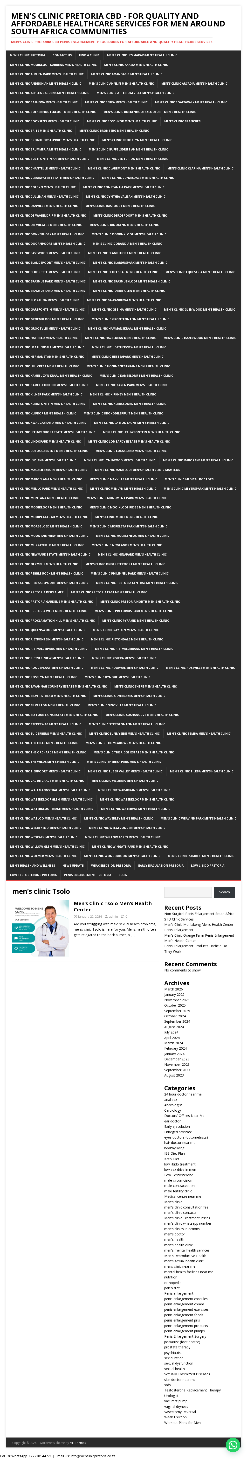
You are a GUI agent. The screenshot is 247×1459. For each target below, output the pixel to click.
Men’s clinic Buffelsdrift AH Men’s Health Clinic (128, 149)
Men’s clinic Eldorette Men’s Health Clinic (45, 272)
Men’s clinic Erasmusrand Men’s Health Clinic (48, 291)
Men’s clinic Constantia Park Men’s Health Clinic (124, 187)
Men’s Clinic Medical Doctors (189, 479)
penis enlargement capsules (186, 1298)
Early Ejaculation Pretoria (161, 866)
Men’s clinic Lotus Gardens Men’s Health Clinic (49, 451)
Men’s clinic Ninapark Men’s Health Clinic (132, 554)
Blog (123, 875)
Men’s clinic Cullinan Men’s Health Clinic (44, 196)
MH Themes (78, 1443)
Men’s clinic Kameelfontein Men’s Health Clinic (49, 385)
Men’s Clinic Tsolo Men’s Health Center (113, 906)
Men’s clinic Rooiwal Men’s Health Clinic (124, 668)
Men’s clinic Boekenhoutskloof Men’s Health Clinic (53, 112)
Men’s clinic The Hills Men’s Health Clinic (44, 743)
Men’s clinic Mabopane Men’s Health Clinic (198, 460)
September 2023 (177, 1070)
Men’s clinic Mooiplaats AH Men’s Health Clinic (49, 517)
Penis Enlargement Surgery (185, 1336)
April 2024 (172, 1037)
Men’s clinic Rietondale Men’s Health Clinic (127, 639)
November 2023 (177, 1064)
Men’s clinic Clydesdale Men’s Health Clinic (138, 178)
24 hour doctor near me (183, 1094)
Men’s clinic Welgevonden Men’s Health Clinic (127, 828)
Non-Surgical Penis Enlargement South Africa (199, 913)
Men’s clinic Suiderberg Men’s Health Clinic (46, 734)
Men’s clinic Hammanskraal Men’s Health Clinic (127, 328)
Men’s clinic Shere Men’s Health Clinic (145, 686)
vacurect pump (175, 1401)
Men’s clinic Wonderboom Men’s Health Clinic (122, 856)
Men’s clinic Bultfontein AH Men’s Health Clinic (49, 159)
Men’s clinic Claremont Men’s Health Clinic (124, 168)
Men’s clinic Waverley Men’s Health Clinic (118, 818)
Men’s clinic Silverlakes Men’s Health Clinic (129, 696)
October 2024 (175, 1016)
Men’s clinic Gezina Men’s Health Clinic (124, 309)
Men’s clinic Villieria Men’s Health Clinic (124, 781)
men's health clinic (178, 1245)
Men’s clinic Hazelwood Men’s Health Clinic (200, 338)
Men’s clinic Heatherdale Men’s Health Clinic (47, 347)
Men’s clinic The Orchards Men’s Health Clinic (48, 752)
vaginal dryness (176, 1406)
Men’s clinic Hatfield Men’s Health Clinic (44, 338)
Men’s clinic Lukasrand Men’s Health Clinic (131, 451)
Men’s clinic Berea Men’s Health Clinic (116, 102)
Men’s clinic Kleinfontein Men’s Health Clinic (48, 404)
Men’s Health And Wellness (32, 866)
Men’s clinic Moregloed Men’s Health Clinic (46, 526)
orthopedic (172, 1282)
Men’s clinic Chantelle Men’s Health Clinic (45, 168)
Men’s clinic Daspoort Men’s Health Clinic (120, 206)
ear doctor (172, 1121)
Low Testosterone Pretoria (33, 875)
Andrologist (173, 1105)
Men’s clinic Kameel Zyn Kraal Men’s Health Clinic (51, 376)
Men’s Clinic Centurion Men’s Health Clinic (132, 159)
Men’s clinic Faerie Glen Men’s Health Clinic (129, 291)
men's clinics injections (182, 1229)
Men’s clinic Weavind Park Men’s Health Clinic (198, 818)
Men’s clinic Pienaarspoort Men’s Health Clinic (49, 583)
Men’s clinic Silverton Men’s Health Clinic (45, 705)
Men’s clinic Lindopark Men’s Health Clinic (45, 441)
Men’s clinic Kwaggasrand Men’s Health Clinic (48, 423)
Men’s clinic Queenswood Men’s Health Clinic (47, 630)
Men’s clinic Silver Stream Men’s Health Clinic (48, 696)
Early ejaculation (177, 1126)
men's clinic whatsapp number (187, 1223)
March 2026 (173, 989)
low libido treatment (180, 1164)
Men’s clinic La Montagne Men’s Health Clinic (131, 423)
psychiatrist (173, 1352)
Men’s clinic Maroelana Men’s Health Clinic (46, 479)
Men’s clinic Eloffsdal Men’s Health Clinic (123, 272)
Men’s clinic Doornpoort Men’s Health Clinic (47, 244)
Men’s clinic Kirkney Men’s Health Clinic (123, 394)
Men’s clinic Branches (182, 121)
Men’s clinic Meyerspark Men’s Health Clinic (200, 489)
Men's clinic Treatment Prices (187, 1218)
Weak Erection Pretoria (111, 866)
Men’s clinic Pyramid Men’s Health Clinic (135, 621)
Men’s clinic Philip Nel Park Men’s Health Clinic (130, 573)
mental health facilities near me (188, 1272)
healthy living (174, 1148)
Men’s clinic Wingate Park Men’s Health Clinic (130, 847)
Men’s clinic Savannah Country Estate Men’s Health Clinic (58, 686)
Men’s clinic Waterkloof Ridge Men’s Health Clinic (52, 809)
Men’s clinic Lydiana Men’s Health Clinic (43, 460)
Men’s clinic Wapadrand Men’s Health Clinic (134, 790)
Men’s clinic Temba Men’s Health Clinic (199, 734)
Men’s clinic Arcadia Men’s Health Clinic (194, 83)
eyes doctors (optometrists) (186, 1137)
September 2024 (177, 1021)
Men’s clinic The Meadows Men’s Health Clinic (123, 743)
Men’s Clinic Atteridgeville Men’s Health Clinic (135, 93)
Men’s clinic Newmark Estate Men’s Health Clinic (50, 554)
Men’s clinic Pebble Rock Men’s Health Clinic (46, 573)
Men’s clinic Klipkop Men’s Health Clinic (43, 413)
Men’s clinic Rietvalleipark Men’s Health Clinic (49, 649)
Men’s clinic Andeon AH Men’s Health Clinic (45, 83)
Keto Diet (171, 1159)
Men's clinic (173, 1202)
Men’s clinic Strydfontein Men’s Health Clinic (127, 724)
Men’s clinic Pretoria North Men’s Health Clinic (140, 602)
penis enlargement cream (184, 1304)
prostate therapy (177, 1347)
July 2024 (171, 1032)
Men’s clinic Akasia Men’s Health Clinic (136, 65)
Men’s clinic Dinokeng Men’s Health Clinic (124, 225)
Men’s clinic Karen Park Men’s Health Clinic (132, 385)
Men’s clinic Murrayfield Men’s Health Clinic (47, 545)
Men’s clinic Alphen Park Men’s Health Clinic (47, 74)
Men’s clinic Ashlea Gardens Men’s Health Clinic (49, 93)
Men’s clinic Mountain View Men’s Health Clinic (49, 536)
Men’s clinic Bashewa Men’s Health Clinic (44, 102)
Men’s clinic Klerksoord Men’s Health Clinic (129, 404)
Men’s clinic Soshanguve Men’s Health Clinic (142, 715)
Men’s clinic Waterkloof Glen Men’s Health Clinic (51, 799)
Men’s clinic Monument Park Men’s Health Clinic (127, 498)
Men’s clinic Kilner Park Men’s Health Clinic (46, 394)
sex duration (174, 1358)
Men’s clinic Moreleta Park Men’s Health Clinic (128, 526)
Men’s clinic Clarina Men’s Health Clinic (200, 168)
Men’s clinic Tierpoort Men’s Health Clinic (45, 771)
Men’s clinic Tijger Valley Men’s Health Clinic (125, 771)
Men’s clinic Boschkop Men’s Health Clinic (122, 121)
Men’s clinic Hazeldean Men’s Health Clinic (120, 338)
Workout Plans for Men (182, 1422)
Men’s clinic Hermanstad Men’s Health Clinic (47, 357)
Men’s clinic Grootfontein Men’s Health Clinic (130, 319)
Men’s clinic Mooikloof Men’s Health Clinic (46, 507)
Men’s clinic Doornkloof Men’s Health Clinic (129, 234)
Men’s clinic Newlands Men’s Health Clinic (127, 545)
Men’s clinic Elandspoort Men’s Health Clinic (48, 263)
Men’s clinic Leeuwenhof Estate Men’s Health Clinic (53, 432)
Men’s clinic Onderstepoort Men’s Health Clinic (125, 564)
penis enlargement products (186, 1325)
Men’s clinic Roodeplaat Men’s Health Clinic (46, 668)
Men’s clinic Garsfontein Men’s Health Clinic (47, 309)
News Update (73, 866)
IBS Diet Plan (174, 1153)
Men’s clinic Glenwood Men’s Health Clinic (199, 309)
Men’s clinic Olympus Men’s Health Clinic (44, 564)
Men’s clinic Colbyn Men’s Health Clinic (43, 187)
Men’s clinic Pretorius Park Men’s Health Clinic (134, 611)
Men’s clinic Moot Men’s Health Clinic (126, 517)
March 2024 (173, 1043)
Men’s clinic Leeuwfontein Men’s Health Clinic (141, 432)
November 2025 (177, 1000)
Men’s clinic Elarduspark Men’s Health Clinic (130, 263)
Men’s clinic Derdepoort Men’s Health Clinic (130, 215)
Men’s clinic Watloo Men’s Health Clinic (43, 818)
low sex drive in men (180, 1169)
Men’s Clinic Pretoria (27, 55)
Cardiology (172, 1110)
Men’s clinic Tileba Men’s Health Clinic (201, 771)
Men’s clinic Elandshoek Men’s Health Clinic (124, 253)
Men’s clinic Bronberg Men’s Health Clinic (114, 131)
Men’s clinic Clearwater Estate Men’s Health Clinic (52, 178)
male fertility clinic (178, 1191)
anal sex (170, 1099)
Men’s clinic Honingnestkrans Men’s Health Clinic (128, 366)
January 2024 (174, 1054)
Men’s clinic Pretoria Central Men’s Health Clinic (137, 583)
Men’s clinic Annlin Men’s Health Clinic (121, 83)
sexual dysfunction (178, 1363)
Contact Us (62, 55)
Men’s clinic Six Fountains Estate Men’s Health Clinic (54, 715)
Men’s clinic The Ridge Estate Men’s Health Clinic (134, 752)
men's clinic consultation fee (186, 1207)
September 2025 (177, 1010)
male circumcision (178, 1180)
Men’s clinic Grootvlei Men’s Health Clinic (45, 328)
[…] (133, 935)
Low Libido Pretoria (207, 866)
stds (167, 1385)
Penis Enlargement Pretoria (87, 875)
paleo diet (172, 1288)
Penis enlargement (178, 1293)
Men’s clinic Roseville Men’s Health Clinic (200, 668)
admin (113, 916)
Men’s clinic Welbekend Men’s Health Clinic (46, 828)
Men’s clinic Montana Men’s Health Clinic (44, 498)
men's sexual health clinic (184, 1261)
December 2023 (176, 1059)
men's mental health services (187, 1250)
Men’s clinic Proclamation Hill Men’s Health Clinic (52, 621)
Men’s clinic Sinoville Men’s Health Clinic (122, 705)
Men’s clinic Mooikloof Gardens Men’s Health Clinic (53, 65)
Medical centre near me (182, 1196)
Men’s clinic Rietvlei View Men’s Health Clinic (47, 658)
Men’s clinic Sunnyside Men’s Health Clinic (124, 734)
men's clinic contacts (180, 1212)
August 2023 (174, 1075)
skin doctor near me (180, 1379)
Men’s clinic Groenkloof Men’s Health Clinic (47, 319)
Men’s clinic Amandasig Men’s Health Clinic (126, 74)
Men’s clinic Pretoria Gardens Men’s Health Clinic (51, 602)
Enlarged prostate (178, 1132)
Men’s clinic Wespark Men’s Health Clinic (43, 837)
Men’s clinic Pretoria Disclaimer (37, 592)
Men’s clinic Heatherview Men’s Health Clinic (129, 347)
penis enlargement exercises (186, 1309)
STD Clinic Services (179, 919)
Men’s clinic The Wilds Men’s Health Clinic (44, 762)
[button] (233, 1445)
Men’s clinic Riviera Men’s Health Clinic (124, 658)
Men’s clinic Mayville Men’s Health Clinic (123, 479)
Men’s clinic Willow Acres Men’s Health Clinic (123, 837)
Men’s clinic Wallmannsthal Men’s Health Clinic (50, 790)
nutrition (170, 1277)
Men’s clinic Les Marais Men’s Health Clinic (142, 55)
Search (224, 892)
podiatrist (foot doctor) (182, 1342)
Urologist (171, 1395)
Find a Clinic (89, 55)
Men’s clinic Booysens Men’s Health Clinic (45, 121)
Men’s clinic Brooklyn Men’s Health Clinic (137, 140)
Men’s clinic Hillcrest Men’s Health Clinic (44, 366)
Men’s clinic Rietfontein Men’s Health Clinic (46, 639)
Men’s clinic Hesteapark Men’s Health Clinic (127, 357)
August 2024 (174, 1027)
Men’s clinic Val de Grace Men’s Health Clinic (47, 781)
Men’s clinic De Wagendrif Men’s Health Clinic (48, 215)
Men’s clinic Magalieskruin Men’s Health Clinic (49, 470)
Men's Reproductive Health (185, 1255)
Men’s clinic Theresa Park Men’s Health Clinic (124, 762)
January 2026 (174, 994)
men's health (174, 1239)
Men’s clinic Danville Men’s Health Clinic (44, 206)
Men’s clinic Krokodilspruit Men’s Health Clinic (123, 413)
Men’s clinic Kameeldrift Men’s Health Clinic (136, 376)
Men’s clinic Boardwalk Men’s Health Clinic (191, 102)
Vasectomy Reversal (180, 1411)
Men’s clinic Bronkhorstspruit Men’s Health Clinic (52, 140)
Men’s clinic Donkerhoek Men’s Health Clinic (47, 234)
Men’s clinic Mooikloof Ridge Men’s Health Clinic (130, 507)
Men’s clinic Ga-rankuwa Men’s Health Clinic (124, 300)
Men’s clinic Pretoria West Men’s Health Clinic (48, 611)
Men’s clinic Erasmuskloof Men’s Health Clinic (131, 281)
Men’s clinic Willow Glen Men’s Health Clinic (47, 847)
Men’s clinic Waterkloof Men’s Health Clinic (137, 799)
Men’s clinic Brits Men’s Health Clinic (41, 131)
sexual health (174, 1368)
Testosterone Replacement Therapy (192, 1390)
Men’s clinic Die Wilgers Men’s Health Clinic (46, 225)
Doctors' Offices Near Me (184, 1115)
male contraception (179, 1185)
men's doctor (174, 1234)
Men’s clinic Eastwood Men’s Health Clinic (45, 253)
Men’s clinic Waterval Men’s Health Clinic (135, 809)
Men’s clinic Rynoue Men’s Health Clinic (118, 677)
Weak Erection (175, 1417)
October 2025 (175, 1005)
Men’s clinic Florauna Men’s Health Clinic (45, 300)
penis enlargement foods (183, 1315)
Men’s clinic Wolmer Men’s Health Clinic (43, 856)
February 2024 (175, 1048)
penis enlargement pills (182, 1320)
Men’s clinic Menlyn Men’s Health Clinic (123, 489)
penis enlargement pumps (184, 1331)
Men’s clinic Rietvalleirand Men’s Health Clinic (134, 649)
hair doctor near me (179, 1142)
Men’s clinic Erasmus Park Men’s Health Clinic (48, 281)
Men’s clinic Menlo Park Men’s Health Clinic (46, 489)
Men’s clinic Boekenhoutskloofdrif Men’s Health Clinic (149, 112)
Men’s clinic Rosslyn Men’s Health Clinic (43, 677)
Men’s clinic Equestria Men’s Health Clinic (200, 272)
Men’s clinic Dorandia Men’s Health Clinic (127, 244)
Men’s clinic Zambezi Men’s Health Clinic (201, 856)
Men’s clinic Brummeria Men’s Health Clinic (45, 149)
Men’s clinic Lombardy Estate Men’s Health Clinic (129, 441)
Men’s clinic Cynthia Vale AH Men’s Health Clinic (125, 196)
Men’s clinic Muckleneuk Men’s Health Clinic (133, 536)
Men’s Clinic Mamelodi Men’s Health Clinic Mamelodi (138, 470)
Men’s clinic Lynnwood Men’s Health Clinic (120, 460)
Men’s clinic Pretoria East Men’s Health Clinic (109, 592)
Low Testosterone (178, 1175)
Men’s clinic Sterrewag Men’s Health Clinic (45, 724)
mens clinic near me (179, 1266)
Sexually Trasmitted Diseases (187, 1374)
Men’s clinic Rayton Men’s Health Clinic (126, 630)
